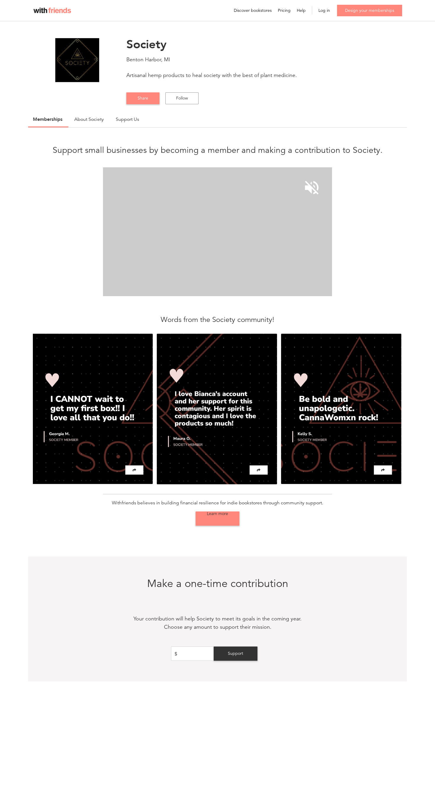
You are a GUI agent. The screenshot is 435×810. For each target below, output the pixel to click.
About (89, 119)
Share (143, 98)
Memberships (47, 119)
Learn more (217, 513)
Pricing (284, 10)
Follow (182, 98)
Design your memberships (369, 10)
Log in (324, 10)
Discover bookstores (253, 10)
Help (301, 10)
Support (235, 653)
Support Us (127, 119)
